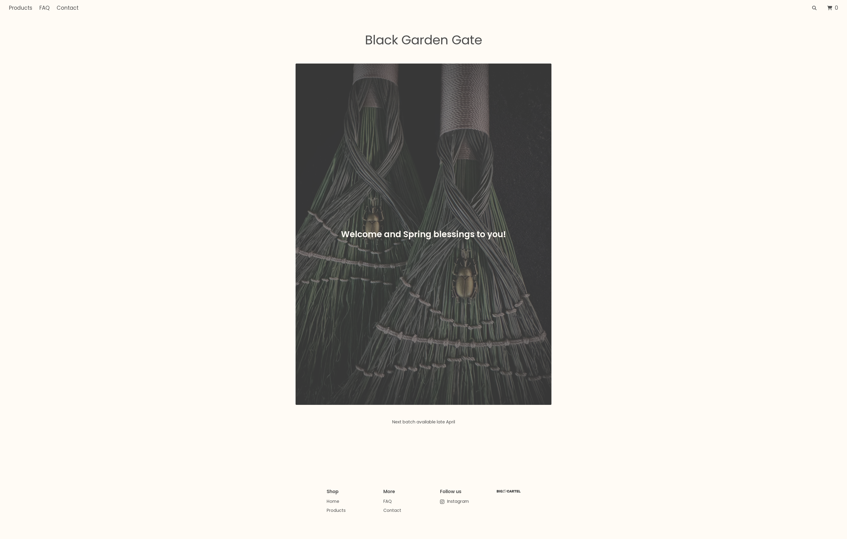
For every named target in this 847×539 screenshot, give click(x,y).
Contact (68, 7)
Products (20, 7)
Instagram (458, 501)
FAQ (44, 7)
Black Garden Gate (423, 40)
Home (333, 501)
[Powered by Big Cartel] (509, 491)
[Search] (814, 8)
